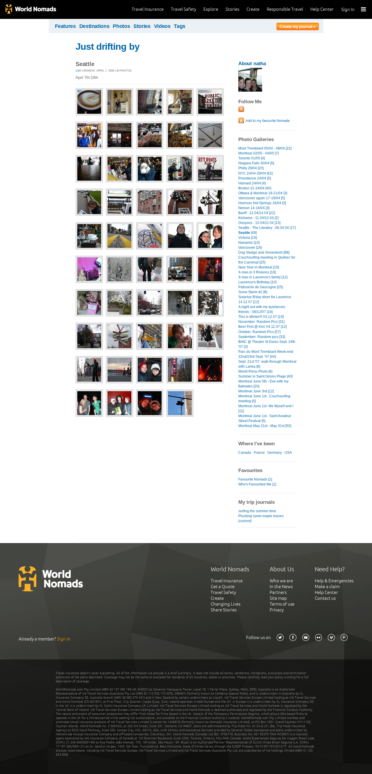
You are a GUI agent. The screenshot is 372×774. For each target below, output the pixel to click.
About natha (252, 63)
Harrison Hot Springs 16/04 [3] (262, 203)
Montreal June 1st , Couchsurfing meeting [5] (264, 398)
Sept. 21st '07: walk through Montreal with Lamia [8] (267, 364)
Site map (278, 598)
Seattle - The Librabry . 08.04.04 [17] (267, 228)
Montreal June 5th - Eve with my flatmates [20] (263, 383)
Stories (232, 9)
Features (65, 26)
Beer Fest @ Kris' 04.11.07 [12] (262, 327)
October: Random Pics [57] (259, 332)
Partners (278, 592)
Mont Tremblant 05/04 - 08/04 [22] (264, 148)
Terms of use (282, 604)
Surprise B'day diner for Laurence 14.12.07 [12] (264, 299)
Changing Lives (225, 604)
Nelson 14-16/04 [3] (253, 208)
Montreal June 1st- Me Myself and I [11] (265, 408)
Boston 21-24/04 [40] (254, 188)
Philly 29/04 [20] (251, 168)
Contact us (325, 598)
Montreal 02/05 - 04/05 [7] (258, 153)
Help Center (322, 9)
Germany (274, 453)
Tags (179, 26)
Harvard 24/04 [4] (252, 183)
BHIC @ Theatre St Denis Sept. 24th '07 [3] (266, 344)
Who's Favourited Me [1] (257, 484)
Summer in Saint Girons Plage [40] (265, 376)
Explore (210, 9)
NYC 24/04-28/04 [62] (255, 173)
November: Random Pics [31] (261, 322)
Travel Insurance (148, 9)
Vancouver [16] (250, 247)
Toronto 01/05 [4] (251, 158)
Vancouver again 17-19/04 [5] (261, 198)
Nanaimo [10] (249, 243)
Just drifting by (108, 46)
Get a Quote (223, 586)
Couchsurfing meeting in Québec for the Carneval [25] (266, 259)
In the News (281, 586)
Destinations (94, 26)
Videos (162, 26)
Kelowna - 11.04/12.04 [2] (258, 218)
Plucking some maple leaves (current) (261, 518)
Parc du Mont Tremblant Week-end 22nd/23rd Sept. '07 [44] (265, 354)
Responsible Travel (285, 9)
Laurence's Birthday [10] (257, 282)
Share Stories (224, 609)
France (259, 453)
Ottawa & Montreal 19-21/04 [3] (262, 193)
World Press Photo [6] (255, 371)
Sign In (348, 9)
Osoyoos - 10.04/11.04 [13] (259, 223)
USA (78, 70)
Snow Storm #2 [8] (252, 292)
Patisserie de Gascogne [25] (260, 287)
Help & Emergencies (334, 580)
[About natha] (250, 90)
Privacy (277, 609)
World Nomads (30, 9)
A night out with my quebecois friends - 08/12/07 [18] (261, 309)
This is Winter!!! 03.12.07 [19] (261, 317)
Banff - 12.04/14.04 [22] (256, 213)
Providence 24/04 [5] (254, 178)
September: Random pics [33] (261, 337)
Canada (244, 453)
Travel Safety (183, 9)
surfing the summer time (257, 511)
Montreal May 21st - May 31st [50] (264, 426)
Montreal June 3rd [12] (256, 391)
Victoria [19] (247, 238)
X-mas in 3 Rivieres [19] (257, 272)
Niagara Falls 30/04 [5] (256, 163)
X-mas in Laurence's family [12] (262, 277)
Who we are (281, 580)
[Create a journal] (298, 27)
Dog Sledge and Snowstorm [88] (263, 252)
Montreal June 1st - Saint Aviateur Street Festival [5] (264, 418)
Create (253, 9)
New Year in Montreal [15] (258, 267)
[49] (247, 233)
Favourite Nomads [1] (255, 479)
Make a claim (327, 586)
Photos (121, 26)
